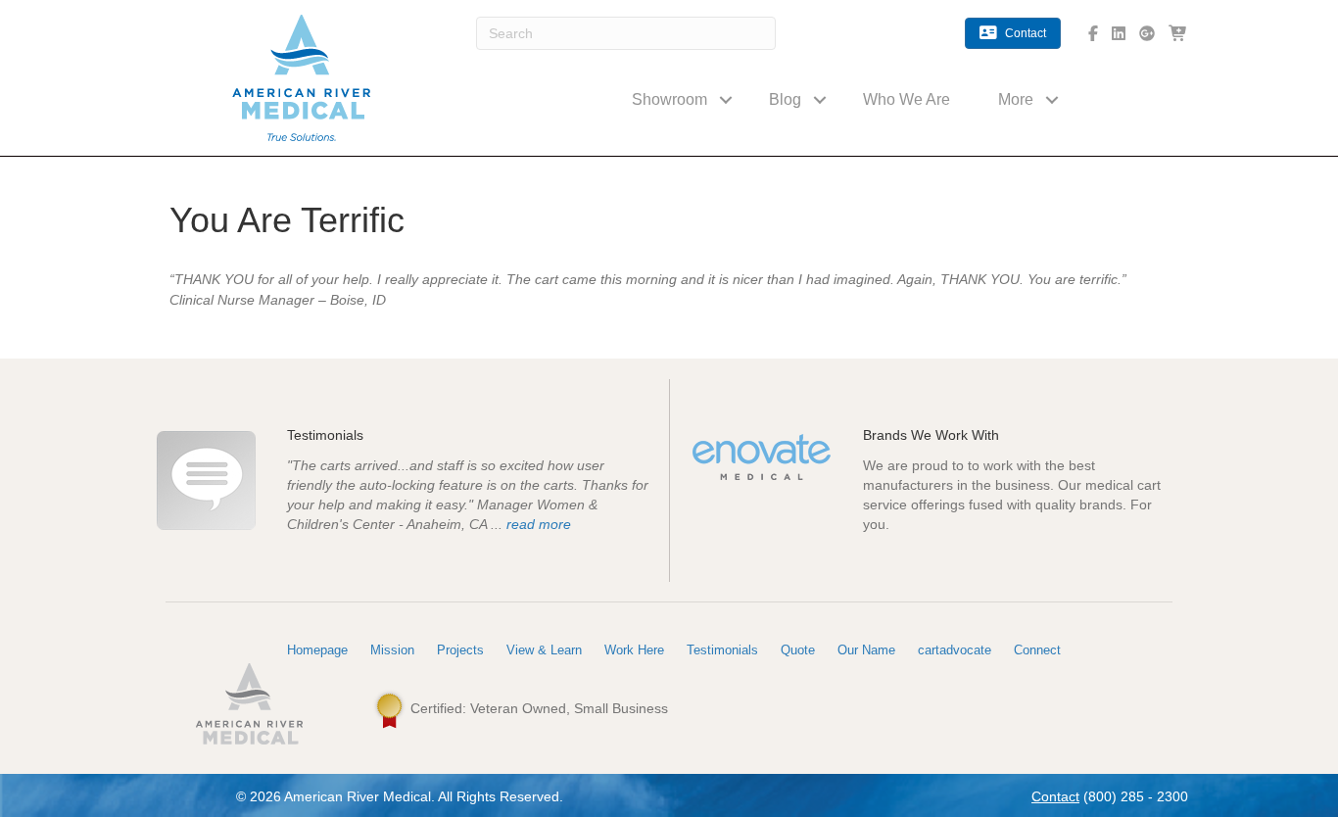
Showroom (669, 99)
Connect (1037, 650)
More (1015, 99)
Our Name (866, 650)
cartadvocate (954, 650)
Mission (392, 650)
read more (538, 524)
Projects (460, 650)
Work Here (634, 650)
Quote (798, 650)
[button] (725, 99)
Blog (785, 99)
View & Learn (544, 650)
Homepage (317, 650)
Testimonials (722, 650)
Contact (1055, 796)
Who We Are (906, 99)
